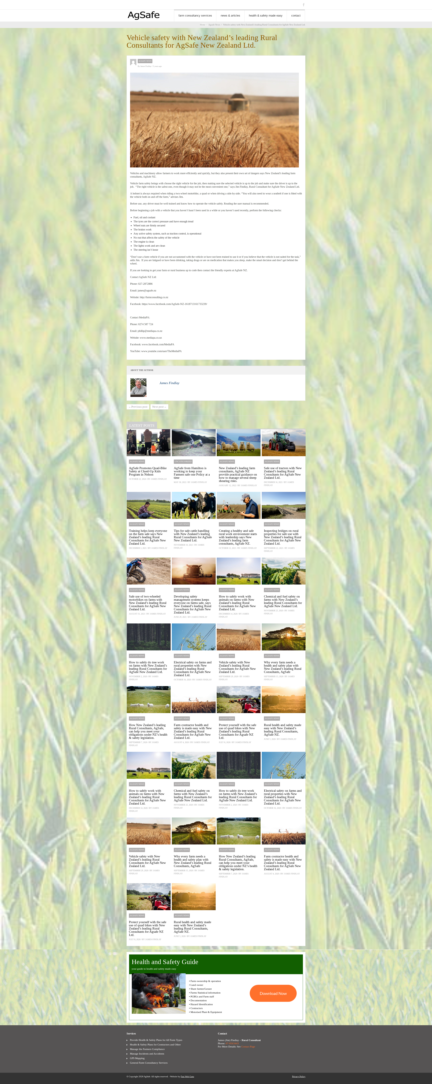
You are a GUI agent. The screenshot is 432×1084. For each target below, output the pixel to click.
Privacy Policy (298, 1076)
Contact (296, 15)
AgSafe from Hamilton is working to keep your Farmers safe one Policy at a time (192, 472)
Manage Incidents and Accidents (147, 1053)
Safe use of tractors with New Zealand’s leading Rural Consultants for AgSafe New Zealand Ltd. (283, 472)
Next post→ (159, 406)
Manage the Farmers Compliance (147, 1049)
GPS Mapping (137, 1058)
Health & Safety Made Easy (265, 15)
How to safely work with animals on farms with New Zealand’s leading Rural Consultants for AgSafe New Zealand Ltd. (237, 603)
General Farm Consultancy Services (149, 1062)
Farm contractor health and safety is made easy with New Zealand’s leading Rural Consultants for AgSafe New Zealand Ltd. (193, 731)
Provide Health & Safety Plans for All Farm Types (156, 1040)
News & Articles (230, 15)
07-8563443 (232, 1043)
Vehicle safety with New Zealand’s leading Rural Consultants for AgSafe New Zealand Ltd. (237, 667)
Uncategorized (183, 461)
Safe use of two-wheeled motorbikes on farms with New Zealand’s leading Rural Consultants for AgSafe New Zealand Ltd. (147, 603)
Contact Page (248, 1046)
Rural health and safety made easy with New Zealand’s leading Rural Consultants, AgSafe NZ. (282, 729)
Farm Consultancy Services (195, 15)
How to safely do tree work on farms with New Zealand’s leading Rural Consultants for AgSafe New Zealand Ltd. (148, 667)
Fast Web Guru (187, 1076)
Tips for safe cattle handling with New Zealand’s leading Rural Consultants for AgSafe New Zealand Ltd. (193, 535)
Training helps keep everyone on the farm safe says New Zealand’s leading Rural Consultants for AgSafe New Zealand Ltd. (148, 537)
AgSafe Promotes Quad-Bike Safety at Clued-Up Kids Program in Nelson (148, 471)
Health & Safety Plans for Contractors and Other (155, 1044)
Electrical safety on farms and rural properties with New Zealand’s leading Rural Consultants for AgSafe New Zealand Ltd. (193, 669)
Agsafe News (145, 61)
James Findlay (146, 66)
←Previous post (137, 406)
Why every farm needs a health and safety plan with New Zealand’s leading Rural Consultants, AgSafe (282, 667)
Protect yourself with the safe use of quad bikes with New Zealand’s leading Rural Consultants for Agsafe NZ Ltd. (237, 731)
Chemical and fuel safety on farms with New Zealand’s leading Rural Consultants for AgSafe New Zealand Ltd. (283, 601)
